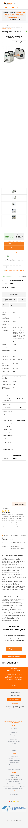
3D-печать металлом (14, 767)
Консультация (14, 252)
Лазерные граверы (14, 781)
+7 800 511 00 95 (12, 7)
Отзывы (14, 743)
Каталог (14, 772)
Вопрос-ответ (14, 739)
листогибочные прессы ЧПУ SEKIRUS (15, 13)
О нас (14, 725)
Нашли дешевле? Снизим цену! (14, 241)
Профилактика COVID (14, 748)
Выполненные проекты (14, 741)
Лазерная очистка (14, 765)
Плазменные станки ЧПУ (14, 784)
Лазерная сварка (14, 762)
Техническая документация (14, 745)
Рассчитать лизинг (15, 256)
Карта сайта (15, 718)
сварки (10, 17)
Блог (14, 730)
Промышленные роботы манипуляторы (14, 786)
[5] (9, 230)
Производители (14, 735)
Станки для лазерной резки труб (14, 788)
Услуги (14, 753)
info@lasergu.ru (15, 703)
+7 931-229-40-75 (15, 695)
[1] (4, 230)
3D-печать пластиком (14, 769)
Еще (14, 790)
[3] (7, 230)
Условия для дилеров (14, 737)
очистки (17, 17)
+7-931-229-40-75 (15, 19)
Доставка (7, 260)
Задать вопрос (14, 686)
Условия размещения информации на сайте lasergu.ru (15, 721)
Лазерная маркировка (14, 760)
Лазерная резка (14, 756)
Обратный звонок (14, 699)
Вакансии (14, 732)
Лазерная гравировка (14, 758)
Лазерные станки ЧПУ (14, 777)
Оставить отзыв (19, 504)
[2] (5, 230)
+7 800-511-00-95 (15, 692)
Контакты (14, 728)
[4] (8, 230)
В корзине (14, 248)
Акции (14, 750)
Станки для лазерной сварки (14, 779)
